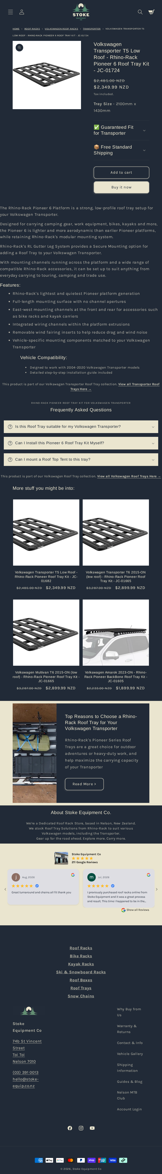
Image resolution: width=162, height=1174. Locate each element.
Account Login (129, 1109)
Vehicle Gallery (130, 1054)
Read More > (84, 784)
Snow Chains (81, 996)
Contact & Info (130, 1043)
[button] (10, 11)
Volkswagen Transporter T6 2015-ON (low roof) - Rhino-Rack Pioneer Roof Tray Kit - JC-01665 (116, 576)
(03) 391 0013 (25, 1072)
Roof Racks (32, 29)
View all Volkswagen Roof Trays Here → (129, 476)
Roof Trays (81, 988)
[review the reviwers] (73, 875)
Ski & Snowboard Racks (81, 972)
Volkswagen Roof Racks (61, 29)
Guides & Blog (129, 1082)
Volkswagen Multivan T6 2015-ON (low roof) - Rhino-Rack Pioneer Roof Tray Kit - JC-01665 (46, 677)
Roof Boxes (81, 980)
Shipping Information (127, 1068)
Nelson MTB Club (127, 1095)
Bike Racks (81, 956)
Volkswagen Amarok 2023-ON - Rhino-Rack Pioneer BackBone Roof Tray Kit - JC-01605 (115, 677)
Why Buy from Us (129, 1012)
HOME (16, 29)
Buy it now (121, 187)
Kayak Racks (81, 964)
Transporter (92, 29)
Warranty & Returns (127, 1029)
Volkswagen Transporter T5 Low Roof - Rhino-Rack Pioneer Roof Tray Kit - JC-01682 (46, 576)
